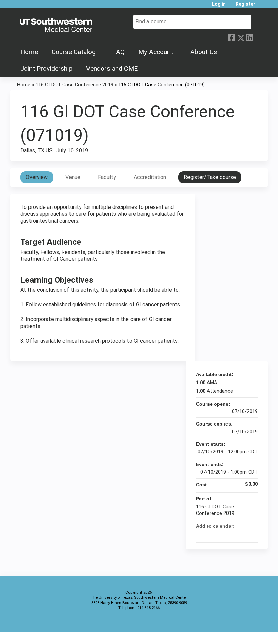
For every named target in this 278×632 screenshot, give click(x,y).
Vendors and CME (112, 68)
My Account (155, 52)
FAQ (119, 52)
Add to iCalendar (243, 533)
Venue (72, 177)
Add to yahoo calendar (234, 534)
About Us (203, 52)
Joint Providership (46, 68)
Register (245, 4)
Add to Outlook (252, 534)
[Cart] (262, 7)
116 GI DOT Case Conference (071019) (161, 85)
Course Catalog (74, 52)
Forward (258, 36)
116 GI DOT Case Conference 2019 (74, 85)
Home (29, 52)
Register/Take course (210, 177)
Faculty (107, 177)
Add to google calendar (225, 534)
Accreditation (150, 177)
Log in (219, 4)
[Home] (56, 25)
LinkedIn (249, 36)
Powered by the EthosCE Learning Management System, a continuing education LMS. (244, 621)
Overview (37, 177)
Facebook (231, 36)
